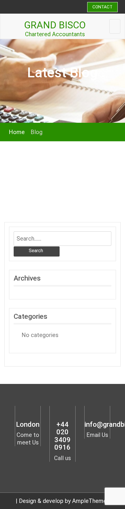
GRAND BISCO (55, 24)
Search (36, 250)
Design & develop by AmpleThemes (64, 500)
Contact (102, 7)
